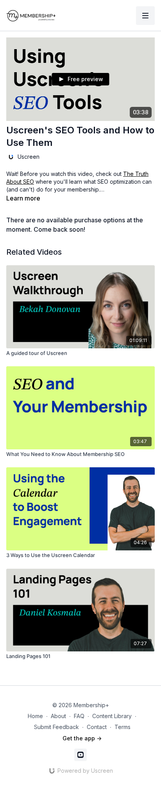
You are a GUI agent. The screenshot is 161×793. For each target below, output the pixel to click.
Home (35, 716)
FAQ (79, 716)
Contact (97, 727)
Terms (122, 727)
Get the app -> (82, 738)
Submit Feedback (56, 727)
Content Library (112, 716)
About (58, 716)
